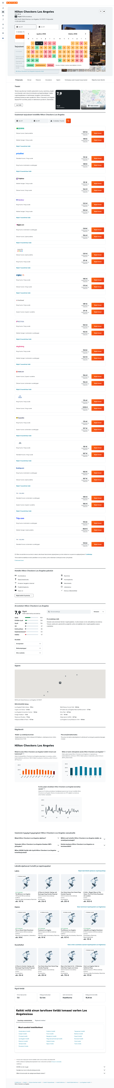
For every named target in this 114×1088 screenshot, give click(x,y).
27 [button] (54, 56)
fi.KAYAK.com (18, 1082)
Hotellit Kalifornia (60, 1082)
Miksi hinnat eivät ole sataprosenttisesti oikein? (30, 1073)
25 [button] (45, 56)
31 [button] (81, 60)
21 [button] (28, 56)
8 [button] (32, 47)
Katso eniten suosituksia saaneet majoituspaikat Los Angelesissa (87, 944)
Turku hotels (77, 1044)
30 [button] (37, 60)
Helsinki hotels (50, 1041)
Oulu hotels (77, 1041)
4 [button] (45, 43)
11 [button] (45, 47)
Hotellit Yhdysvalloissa (48, 1082)
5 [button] (49, 43)
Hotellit (25, 1082)
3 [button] (41, 43)
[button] (3, 3)
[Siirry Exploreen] (3, 24)
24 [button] (41, 56)
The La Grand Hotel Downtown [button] (24, 930)
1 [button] (32, 43)
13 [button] (54, 47)
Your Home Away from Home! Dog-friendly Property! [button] (71, 893)
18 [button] (45, 52)
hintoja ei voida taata (56, 1061)
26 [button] (50, 56)
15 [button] (32, 52)
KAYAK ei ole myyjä (22, 1067)
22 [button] (32, 56)
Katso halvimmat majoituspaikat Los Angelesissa (91, 907)
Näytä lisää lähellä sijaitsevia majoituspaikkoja (92, 871)
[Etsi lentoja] (3, 8)
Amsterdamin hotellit (24, 1031)
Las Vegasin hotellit (24, 1039)
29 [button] (32, 60)
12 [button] (49, 47)
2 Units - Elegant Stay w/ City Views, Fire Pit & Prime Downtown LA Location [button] (93, 894)
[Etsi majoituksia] (3, 12)
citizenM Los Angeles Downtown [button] (93, 930)
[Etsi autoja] (3, 15)
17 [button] (41, 52)
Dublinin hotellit (50, 1031)
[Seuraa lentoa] (3, 28)
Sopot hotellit (78, 1036)
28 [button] (28, 60)
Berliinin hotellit (78, 1034)
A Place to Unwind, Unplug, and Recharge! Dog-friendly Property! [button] (47, 893)
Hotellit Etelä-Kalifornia (72, 1082)
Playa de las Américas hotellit (54, 1039)
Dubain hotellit (23, 1034)
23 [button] (37, 56)
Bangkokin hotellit (51, 1036)
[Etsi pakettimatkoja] (3, 19)
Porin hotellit (50, 1034)
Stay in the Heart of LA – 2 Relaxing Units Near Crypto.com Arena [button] (71, 967)
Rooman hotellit (78, 1039)
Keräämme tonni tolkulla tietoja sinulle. (28, 1070)
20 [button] (54, 52)
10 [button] (41, 47)
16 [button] (37, 52)
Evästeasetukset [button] (19, 560)
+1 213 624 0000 (20, 21)
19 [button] (49, 52)
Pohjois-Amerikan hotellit (35, 1082)
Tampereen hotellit (79, 1031)
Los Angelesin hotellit (85, 1082)
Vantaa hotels (22, 1044)
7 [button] (28, 47)
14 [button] (28, 52)
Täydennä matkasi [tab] (40, 1020)
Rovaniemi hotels (23, 1046)
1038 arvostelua (27, 16)
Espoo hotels (50, 1044)
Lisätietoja (89, 554)
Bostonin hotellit (23, 1041)
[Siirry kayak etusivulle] (12, 3)
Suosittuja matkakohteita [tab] (25, 1020)
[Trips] (3, 33)
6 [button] (54, 43)
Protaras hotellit (23, 1036)
